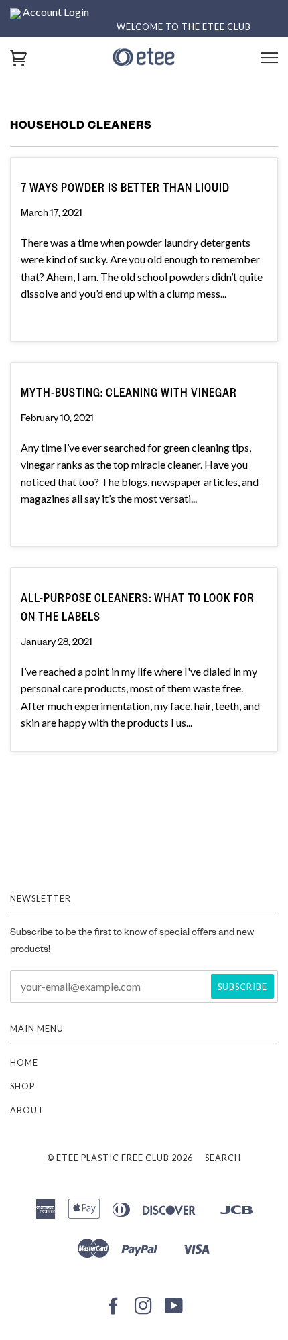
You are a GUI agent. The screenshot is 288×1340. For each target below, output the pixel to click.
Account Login (55, 11)
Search (223, 1157)
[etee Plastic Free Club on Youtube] (174, 1309)
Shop (22, 1086)
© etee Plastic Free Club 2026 (120, 1157)
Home (24, 1062)
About (27, 1110)
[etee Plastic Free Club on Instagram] (144, 1309)
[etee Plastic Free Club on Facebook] (113, 1309)
